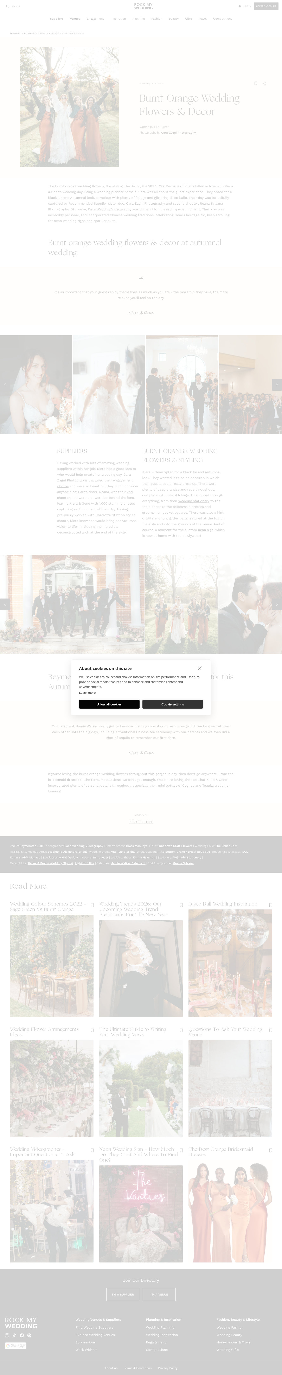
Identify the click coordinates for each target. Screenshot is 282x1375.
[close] (200, 668)
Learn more (87, 692)
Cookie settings (172, 704)
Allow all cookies (109, 704)
